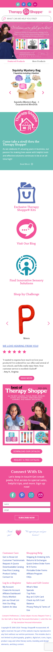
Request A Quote (11, 563)
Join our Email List (11, 600)
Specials (30, 590)
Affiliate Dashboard (11, 593)
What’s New (32, 586)
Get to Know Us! (10, 557)
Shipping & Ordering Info (38, 557)
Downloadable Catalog (13, 567)
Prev (5, 320)
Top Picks (30, 593)
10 (31, 56)
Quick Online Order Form (38, 563)
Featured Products (16, 61)
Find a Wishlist (9, 596)
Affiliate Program (34, 573)
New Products (38, 61)
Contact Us (8, 577)
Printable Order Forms (36, 570)
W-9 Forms (31, 567)
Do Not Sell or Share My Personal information (20, 619)
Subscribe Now (27, 517)
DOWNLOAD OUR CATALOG (26, 451)
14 (40, 56)
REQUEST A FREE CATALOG (26, 460)
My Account (8, 586)
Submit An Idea (10, 606)
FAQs (28, 577)
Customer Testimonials (14, 560)
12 (35, 56)
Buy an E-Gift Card (35, 596)
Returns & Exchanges (36, 560)
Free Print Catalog (11, 570)
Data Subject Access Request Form (35, 616)
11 (33, 56)
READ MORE (26, 378)
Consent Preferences (10, 616)
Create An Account (11, 590)
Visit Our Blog (9, 603)
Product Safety (10, 573)
